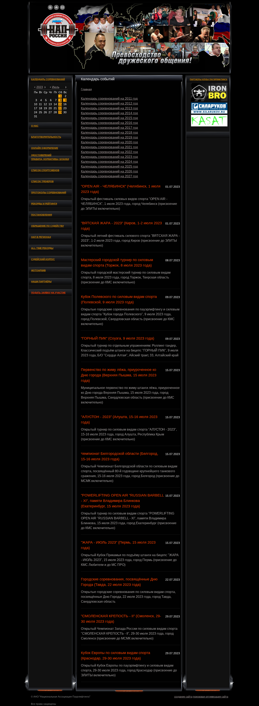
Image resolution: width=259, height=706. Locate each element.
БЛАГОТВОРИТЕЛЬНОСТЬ (46, 137)
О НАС (34, 126)
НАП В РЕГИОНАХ (41, 237)
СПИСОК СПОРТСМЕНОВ (45, 170)
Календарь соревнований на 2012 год (109, 103)
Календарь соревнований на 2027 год (109, 176)
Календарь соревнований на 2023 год (109, 157)
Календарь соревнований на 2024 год (109, 161)
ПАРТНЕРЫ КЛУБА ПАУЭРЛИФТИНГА (208, 79)
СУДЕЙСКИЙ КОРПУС (43, 259)
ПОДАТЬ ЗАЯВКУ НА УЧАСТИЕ (48, 292)
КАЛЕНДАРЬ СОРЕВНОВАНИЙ (48, 79)
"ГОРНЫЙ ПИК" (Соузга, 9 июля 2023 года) (117, 338)
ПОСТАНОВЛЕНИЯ (41, 215)
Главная (86, 89)
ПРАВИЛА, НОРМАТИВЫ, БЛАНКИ (50, 159)
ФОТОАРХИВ (38, 270)
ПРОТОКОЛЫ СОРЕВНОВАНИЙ (48, 192)
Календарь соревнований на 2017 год (109, 127)
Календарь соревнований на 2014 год (109, 113)
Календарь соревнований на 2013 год (109, 108)
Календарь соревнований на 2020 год (109, 142)
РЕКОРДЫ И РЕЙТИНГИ (44, 203)
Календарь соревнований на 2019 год (109, 137)
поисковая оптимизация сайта (210, 696)
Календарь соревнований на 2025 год (109, 166)
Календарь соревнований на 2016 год (109, 123)
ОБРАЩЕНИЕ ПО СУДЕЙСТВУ (47, 226)
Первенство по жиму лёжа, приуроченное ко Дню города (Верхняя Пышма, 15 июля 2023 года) (118, 375)
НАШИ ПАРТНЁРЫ (41, 281)
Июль (55, 87)
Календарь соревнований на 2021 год (109, 147)
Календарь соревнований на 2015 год (109, 118)
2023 (39, 87)
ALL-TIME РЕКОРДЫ (42, 248)
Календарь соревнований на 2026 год (109, 171)
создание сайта (183, 696)
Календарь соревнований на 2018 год (109, 132)
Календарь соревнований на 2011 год (109, 98)
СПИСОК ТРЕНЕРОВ (42, 181)
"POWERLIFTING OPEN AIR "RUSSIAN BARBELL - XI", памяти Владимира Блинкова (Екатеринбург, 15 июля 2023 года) (122, 500)
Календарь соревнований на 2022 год (109, 152)
